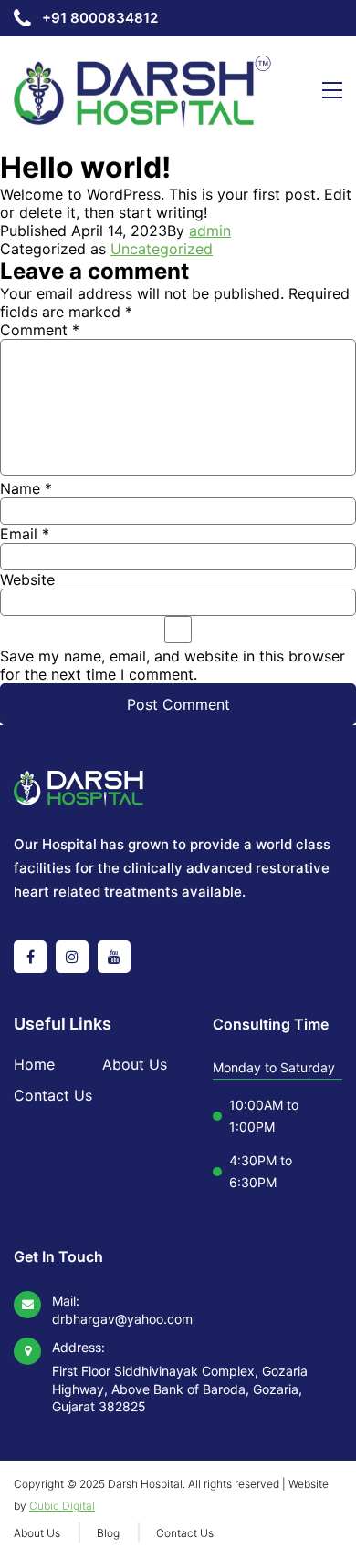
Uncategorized (161, 249)
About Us (134, 1064)
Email (24, 534)
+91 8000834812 (100, 17)
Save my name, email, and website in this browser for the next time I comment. (172, 665)
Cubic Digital (62, 1505)
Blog (108, 1533)
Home (34, 1064)
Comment (39, 330)
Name (26, 488)
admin (210, 230)
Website (27, 579)
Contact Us (53, 1095)
